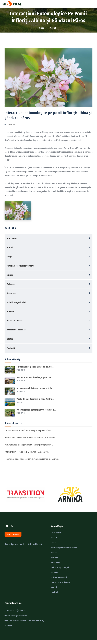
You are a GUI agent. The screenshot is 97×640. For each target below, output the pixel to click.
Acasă (41, 28)
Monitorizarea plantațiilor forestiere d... (36, 410)
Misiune (10, 275)
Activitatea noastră (15, 320)
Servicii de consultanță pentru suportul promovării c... (29, 430)
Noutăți (10, 339)
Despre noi (11, 293)
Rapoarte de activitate (17, 330)
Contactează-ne (13, 534)
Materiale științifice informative (20, 266)
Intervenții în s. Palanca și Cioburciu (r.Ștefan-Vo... (27, 452)
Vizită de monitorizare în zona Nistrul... (35, 399)
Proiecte (10, 311)
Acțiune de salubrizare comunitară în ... (35, 388)
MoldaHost (37, 544)
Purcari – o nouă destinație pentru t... (35, 377)
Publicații (11, 348)
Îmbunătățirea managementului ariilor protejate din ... (29, 444)
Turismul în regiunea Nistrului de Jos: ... (35, 366)
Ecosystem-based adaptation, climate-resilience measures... (32, 459)
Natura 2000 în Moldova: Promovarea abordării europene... (31, 437)
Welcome (11, 284)
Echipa (9, 257)
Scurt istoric (12, 238)
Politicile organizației (16, 302)
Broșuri (10, 247)
